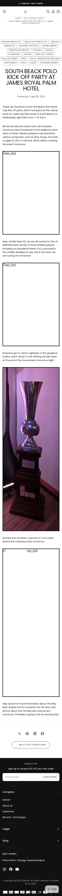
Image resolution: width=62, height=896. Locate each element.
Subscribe (50, 878)
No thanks (31, 888)
